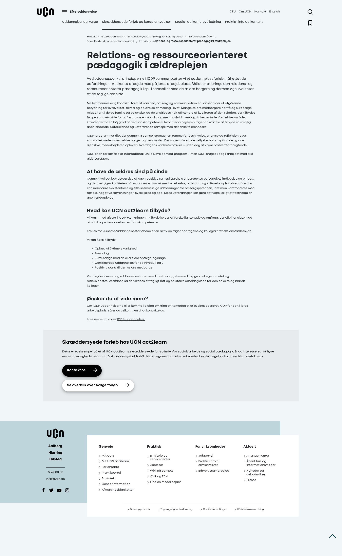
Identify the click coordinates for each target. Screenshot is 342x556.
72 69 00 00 (55, 472)
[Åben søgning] (310, 11)
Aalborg (55, 446)
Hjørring (55, 453)
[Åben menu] (64, 11)
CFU (233, 11)
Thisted (55, 459)
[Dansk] (45, 16)
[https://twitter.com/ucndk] (51, 490)
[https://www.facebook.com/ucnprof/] (43, 490)
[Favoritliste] (310, 23)
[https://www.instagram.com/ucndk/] (67, 490)
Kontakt (260, 11)
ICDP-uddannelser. (131, 319)
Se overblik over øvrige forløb (92, 385)
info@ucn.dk (55, 478)
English (274, 11)
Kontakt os (76, 370)
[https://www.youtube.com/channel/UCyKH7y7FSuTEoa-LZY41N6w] (59, 490)
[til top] (332, 536)
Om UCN (245, 11)
